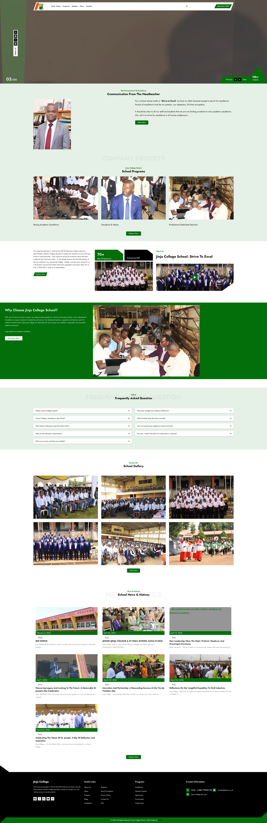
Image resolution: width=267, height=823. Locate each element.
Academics (88, 803)
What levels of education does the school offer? (52, 426)
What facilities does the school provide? (151, 418)
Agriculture (139, 795)
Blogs (86, 799)
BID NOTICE (41, 641)
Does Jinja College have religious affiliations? (153, 411)
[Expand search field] (187, 6)
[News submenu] (84, 6)
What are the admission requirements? (48, 433)
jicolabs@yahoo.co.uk (225, 790)
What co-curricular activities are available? (50, 441)
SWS (160, 820)
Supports (104, 787)
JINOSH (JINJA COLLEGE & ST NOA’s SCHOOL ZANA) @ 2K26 (133, 641)
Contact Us (104, 799)
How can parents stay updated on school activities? (155, 426)
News (86, 791)
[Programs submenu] (70, 6)
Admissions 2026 (223, 6)
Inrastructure (139, 803)
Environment (139, 799)
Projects (87, 795)
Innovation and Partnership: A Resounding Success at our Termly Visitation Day (133, 689)
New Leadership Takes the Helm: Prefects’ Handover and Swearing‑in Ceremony (196, 642)
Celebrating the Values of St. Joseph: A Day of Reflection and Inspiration (65, 739)
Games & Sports (141, 791)
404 (102, 803)
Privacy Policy (106, 795)
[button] (230, 79)
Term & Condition (107, 791)
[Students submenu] (78, 6)
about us (87, 787)
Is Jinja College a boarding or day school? (50, 418)
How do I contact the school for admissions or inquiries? (157, 433)
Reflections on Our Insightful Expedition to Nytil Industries (197, 688)
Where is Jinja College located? (46, 411)
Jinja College (41, 782)
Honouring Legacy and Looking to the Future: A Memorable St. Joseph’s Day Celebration (66, 689)
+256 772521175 (204, 790)
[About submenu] (61, 6)
